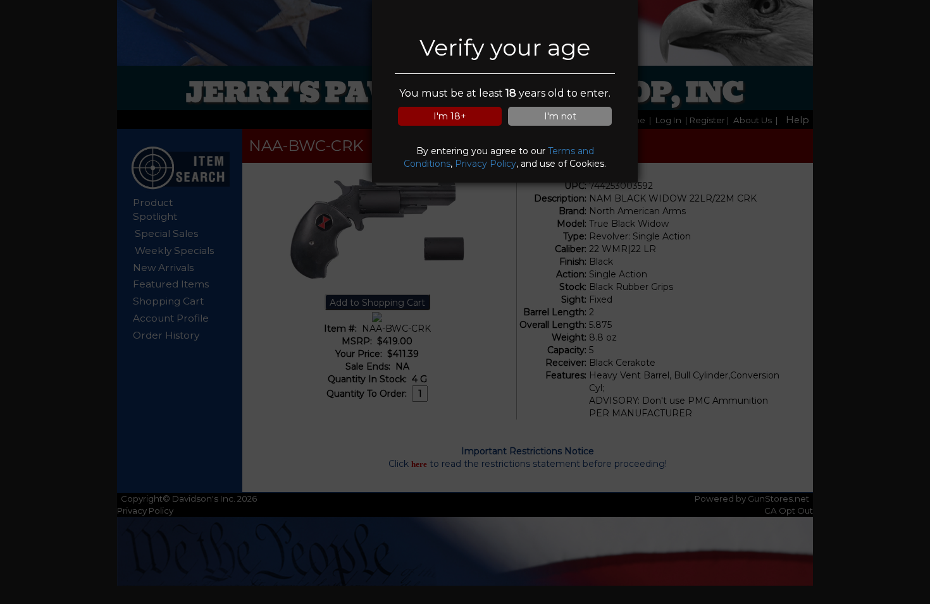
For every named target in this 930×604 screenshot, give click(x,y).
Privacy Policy (485, 163)
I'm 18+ (449, 116)
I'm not (560, 116)
